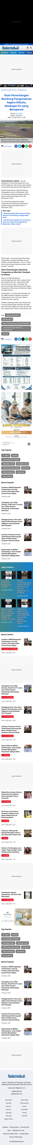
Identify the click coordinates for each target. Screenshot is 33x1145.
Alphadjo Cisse (22, 464)
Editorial (4, 838)
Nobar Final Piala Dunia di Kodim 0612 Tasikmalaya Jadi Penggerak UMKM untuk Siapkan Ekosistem (8, 614)
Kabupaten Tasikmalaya (9, 649)
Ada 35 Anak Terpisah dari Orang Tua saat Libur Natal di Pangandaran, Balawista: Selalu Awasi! (17, 222)
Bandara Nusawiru (12, 315)
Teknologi (8, 1116)
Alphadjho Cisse (8, 464)
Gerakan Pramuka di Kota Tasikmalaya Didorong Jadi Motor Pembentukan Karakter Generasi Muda (11, 538)
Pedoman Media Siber (10, 1134)
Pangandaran (22, 90)
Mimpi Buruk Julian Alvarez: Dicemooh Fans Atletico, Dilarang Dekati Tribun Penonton (11, 795)
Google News (24, 1134)
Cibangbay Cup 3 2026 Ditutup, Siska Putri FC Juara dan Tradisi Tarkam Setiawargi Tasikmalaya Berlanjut (11, 506)
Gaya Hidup (24, 1100)
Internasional (24, 1103)
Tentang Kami (14, 1127)
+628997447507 (16, 1091)
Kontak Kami (24, 1127)
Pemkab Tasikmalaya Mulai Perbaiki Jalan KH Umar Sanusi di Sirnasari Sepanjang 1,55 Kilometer (24, 587)
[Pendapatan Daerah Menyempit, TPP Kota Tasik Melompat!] (28, 895)
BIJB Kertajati (7, 319)
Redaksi (5, 1127)
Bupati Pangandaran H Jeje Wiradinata (16, 323)
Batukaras (20, 472)
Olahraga (8, 1112)
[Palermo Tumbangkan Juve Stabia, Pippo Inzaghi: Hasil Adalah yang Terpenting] (28, 850)
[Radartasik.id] (10, 47)
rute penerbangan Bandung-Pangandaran (13, 329)
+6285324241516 (16, 1094)
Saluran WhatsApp (15, 1137)
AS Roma (26, 468)
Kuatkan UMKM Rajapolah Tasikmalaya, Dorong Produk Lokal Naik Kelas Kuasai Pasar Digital (11, 490)
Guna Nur (19, 113)
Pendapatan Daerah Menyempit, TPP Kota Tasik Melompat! (11, 894)
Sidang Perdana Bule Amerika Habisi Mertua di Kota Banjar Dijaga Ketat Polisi (16, 215)
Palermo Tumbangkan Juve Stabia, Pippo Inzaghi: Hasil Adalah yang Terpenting (11, 850)
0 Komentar (7, 146)
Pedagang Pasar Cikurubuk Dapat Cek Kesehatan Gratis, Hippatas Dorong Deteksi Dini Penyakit (12, 523)
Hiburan (29, 52)
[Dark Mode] (28, 48)
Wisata (24, 1112)
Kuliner (24, 1106)
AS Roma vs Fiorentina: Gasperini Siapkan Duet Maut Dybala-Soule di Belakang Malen (10, 814)
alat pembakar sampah (11, 460)
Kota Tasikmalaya (7, 697)
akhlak (14, 455)
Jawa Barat (4, 52)
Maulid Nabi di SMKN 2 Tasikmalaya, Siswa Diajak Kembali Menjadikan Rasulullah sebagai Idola (11, 553)
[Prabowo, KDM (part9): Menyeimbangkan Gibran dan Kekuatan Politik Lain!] (28, 833)
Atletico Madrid (8, 472)
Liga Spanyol (6, 801)
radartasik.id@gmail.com (16, 1088)
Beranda (4, 90)
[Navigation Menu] (31, 48)
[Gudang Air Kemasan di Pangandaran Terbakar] (8, 575)
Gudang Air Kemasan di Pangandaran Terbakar (6, 584)
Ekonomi (21, 52)
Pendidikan (5, 755)
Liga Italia (5, 821)
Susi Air (5, 334)
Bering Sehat (7, 476)
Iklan (9, 1130)
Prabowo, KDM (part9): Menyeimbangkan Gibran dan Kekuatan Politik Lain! (11, 833)
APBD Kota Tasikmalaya (11, 468)
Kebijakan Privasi (18, 1130)
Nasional (13, 52)
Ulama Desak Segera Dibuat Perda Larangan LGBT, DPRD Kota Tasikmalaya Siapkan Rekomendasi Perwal (23, 616)
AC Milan (6, 455)
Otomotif (24, 1116)
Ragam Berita (8, 1119)
